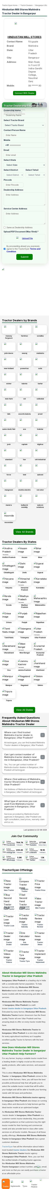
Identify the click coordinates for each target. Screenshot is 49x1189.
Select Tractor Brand (14, 120)
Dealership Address (13, 190)
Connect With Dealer (24, 93)
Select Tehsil (32, 170)
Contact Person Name (14, 130)
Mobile (7, 140)
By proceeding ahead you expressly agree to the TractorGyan (23, 249)
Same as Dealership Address (20, 227)
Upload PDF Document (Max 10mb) (21, 231)
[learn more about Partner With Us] (43, 1181)
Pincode (8, 180)
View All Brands (24, 531)
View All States (24, 709)
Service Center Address (15, 208)
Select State (10, 160)
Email (6, 150)
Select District (11, 170)
